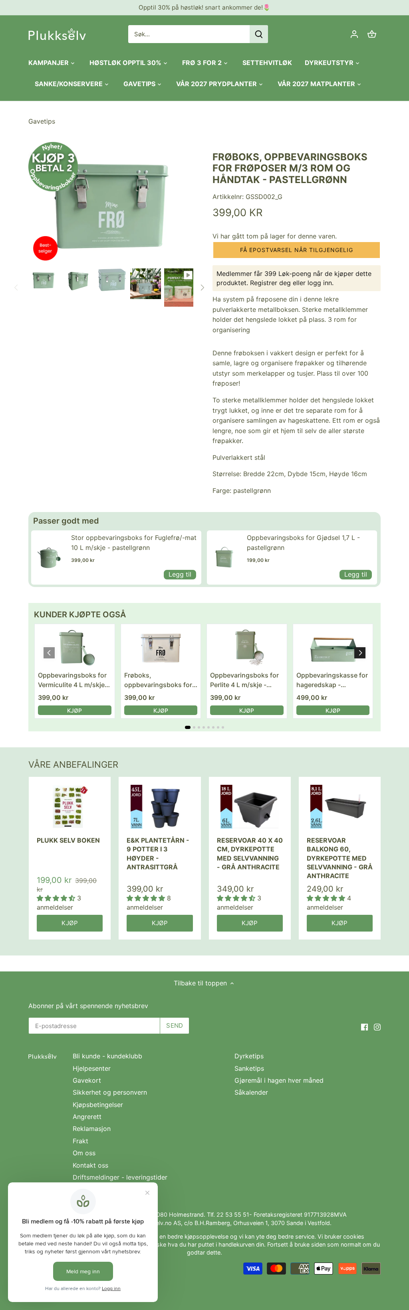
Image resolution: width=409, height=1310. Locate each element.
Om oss (84, 1153)
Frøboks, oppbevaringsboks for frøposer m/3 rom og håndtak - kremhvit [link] (158, 680)
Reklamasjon (92, 1129)
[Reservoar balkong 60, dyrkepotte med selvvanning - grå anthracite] (340, 807)
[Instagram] (377, 1026)
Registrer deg (270, 283)
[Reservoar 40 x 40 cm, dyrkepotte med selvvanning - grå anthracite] (250, 807)
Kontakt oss (90, 1165)
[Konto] (354, 34)
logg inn (320, 283)
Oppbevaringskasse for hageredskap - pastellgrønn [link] (332, 680)
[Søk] (259, 34)
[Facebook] (364, 1026)
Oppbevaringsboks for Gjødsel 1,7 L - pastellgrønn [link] (303, 543)
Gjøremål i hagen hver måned (279, 1080)
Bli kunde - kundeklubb (107, 1056)
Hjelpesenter (92, 1068)
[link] (49, 557)
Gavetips (41, 121)
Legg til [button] (180, 574)
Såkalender (251, 1092)
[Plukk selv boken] (70, 807)
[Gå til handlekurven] (372, 34)
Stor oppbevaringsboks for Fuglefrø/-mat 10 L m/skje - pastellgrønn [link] (134, 543)
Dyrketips (249, 1056)
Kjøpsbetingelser (98, 1105)
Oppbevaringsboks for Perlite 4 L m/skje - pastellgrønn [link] (244, 680)
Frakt (80, 1141)
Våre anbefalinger (73, 764)
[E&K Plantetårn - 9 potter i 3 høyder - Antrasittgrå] (160, 807)
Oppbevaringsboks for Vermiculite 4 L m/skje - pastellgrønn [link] (73, 680)
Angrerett (87, 1117)
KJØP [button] (74, 710)
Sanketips (249, 1068)
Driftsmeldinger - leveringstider (120, 1177)
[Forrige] (16, 287)
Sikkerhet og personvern (110, 1092)
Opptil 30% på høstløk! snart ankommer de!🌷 (204, 7)
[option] (43, 280)
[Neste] (202, 287)
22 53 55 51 (232, 1214)
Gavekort (87, 1080)
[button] (296, 250)
